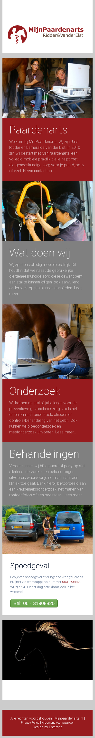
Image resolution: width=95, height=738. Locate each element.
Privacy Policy (30, 722)
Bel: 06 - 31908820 (34, 603)
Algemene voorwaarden (58, 722)
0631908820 (72, 582)
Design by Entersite (47, 727)
